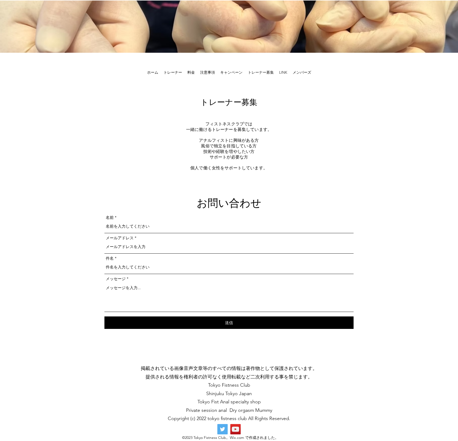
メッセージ (116, 279)
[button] (173, 72)
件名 (110, 258)
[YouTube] (235, 429)
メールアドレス (120, 238)
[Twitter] (222, 429)
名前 (110, 217)
